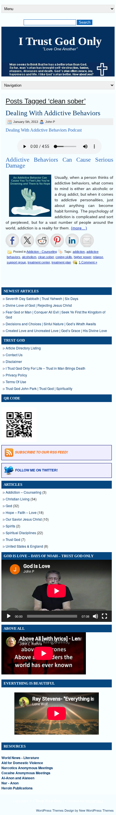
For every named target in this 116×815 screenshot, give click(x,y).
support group (16, 262)
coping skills (63, 257)
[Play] (9, 616)
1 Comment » (88, 262)
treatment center (39, 262)
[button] (30, 196)
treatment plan (61, 262)
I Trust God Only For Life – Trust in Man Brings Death (45, 368)
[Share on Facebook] (12, 240)
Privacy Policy (16, 374)
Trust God (13, 539)
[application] (56, 591)
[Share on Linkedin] (72, 240)
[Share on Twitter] (27, 240)
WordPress (94, 800)
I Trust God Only (60, 41)
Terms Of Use (16, 381)
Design (69, 810)
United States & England (24, 546)
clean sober (46, 257)
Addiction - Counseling (41, 251)
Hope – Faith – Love (21, 512)
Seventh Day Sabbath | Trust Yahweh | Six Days (42, 298)
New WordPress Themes (96, 810)
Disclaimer (14, 361)
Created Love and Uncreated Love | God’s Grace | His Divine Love (56, 330)
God (9, 505)
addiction (79, 251)
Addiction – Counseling (23, 492)
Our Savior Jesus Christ (24, 519)
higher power (82, 257)
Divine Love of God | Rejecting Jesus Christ (39, 305)
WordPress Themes (50, 810)
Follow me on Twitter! (36, 470)
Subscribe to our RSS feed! (41, 452)
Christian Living (18, 498)
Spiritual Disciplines (21, 532)
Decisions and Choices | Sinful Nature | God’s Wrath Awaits (51, 323)
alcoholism (29, 257)
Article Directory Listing (23, 348)
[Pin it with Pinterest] (57, 240)
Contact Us (14, 354)
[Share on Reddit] (42, 240)
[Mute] (95, 616)
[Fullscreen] (104, 616)
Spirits (10, 525)
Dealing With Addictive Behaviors (53, 113)
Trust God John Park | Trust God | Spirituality (39, 388)
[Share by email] (87, 240)
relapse (98, 257)
